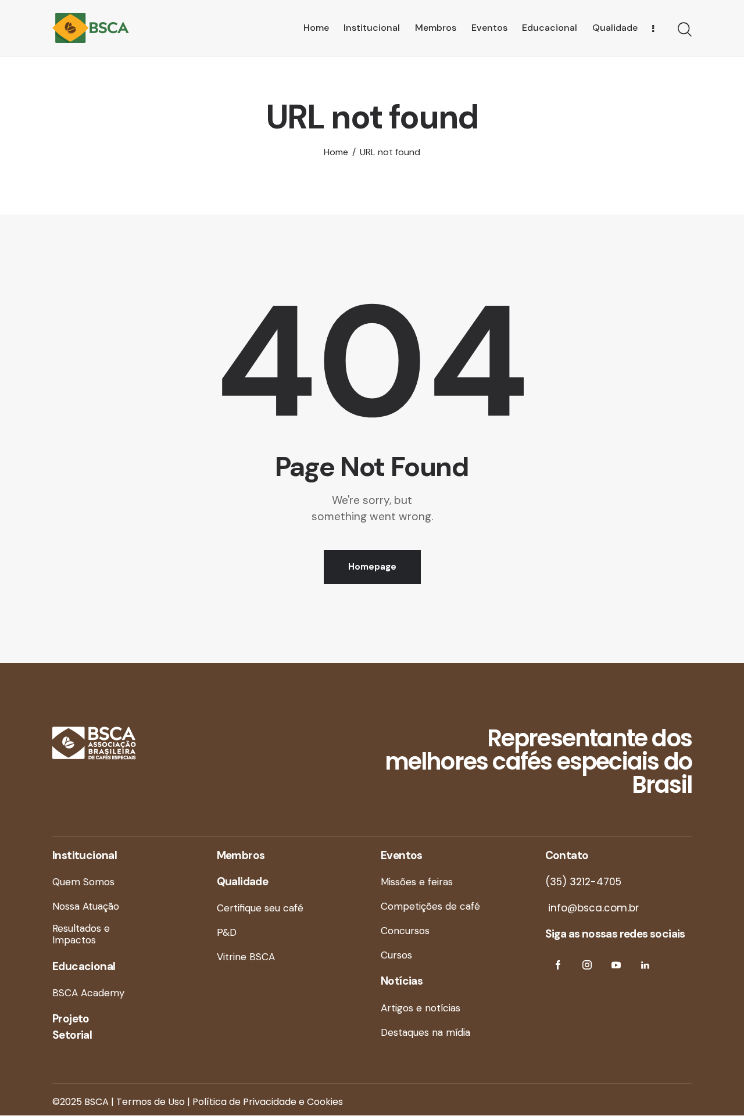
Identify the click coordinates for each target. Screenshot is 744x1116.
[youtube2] (616, 965)
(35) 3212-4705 (583, 882)
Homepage (372, 567)
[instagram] (587, 965)
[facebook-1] (558, 965)
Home (336, 152)
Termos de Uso (150, 1101)
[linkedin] (645, 965)
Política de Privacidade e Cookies (267, 1101)
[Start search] (685, 29)
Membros (241, 855)
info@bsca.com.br (592, 908)
